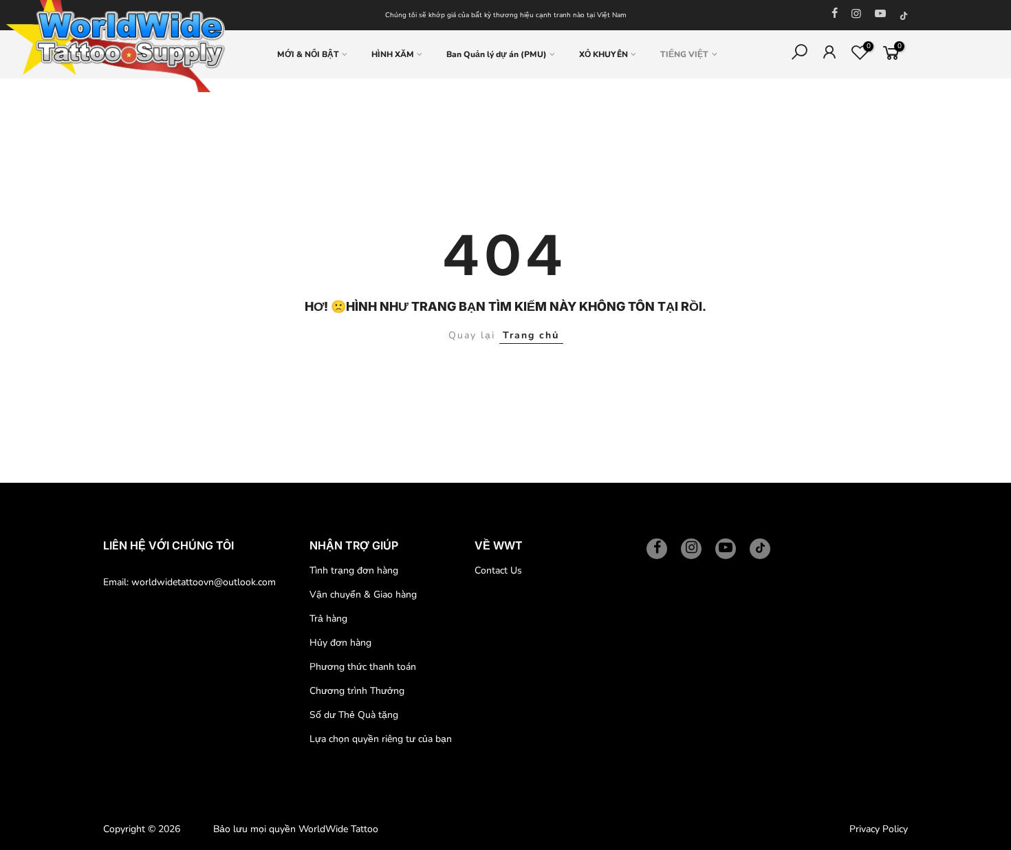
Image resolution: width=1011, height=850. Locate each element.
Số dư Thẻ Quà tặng (353, 714)
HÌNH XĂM (392, 54)
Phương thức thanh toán (362, 666)
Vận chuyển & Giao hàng (363, 594)
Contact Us (498, 570)
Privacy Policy (878, 829)
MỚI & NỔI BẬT (308, 54)
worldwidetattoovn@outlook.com (203, 582)
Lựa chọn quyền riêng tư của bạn (380, 738)
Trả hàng (328, 618)
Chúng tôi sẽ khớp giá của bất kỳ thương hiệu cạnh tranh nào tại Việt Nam (506, 15)
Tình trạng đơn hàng (353, 570)
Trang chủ (531, 335)
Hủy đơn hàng (340, 642)
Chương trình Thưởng (356, 690)
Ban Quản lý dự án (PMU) (496, 54)
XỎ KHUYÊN (603, 54)
